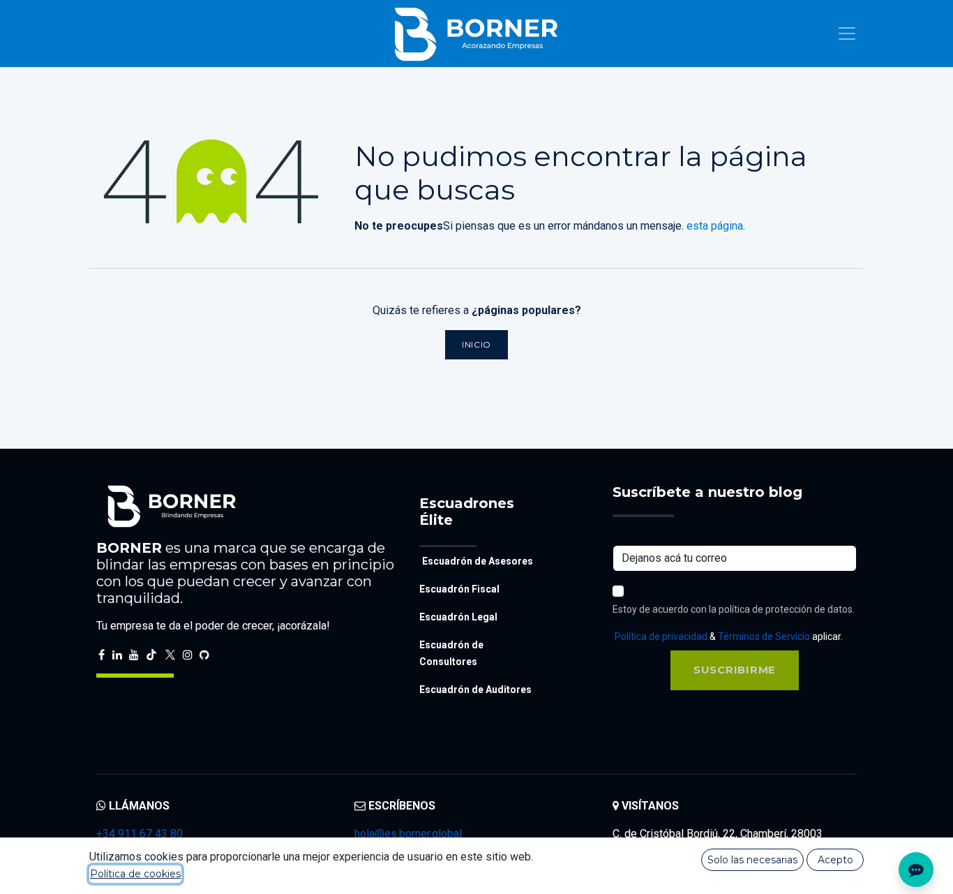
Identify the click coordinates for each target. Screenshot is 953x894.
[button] (734, 670)
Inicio (476, 344)
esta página (714, 225)
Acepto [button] (835, 860)
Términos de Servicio (764, 636)
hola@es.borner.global (408, 833)
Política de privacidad (661, 636)
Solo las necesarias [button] (752, 860)
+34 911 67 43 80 (139, 833)
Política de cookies (135, 873)
